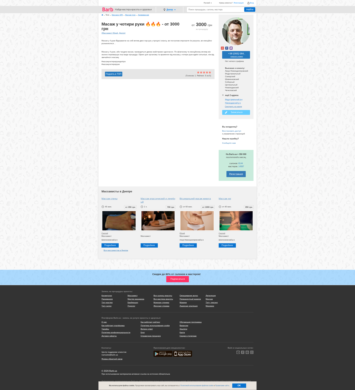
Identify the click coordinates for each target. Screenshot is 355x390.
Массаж (209, 299)
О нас (104, 322)
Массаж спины (109, 198)
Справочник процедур (151, 336)
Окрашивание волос (189, 295)
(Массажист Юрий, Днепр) (113, 33)
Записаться (236, 112)
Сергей (105, 233)
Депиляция (211, 295)
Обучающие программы (191, 322)
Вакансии (184, 325)
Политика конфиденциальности (116, 332)
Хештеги (183, 329)
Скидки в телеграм (188, 336)
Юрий (182, 233)
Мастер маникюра (136, 299)
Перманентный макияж (190, 299)
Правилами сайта (222, 386)
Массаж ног (225, 198)
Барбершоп (133, 302)
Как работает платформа (113, 325)
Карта (182, 332)
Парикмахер (107, 299)
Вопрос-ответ (147, 329)
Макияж (183, 302)
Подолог (131, 306)
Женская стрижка (161, 306)
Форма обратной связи (112, 359)
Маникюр (210, 306)
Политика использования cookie (155, 325)
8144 (240, 163)
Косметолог (107, 295)
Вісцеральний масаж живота (195, 198)
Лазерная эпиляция (189, 306)
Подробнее (110, 245)
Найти (249, 9)
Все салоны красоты (163, 295)
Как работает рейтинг (150, 322)
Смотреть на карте (233, 106)
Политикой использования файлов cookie (196, 386)
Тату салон (106, 306)
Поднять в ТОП (113, 74)
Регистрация (239, 3)
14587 (241, 166)
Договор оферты (109, 336)
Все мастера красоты (163, 299)
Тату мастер (107, 302)
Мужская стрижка (161, 302)
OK (239, 385)
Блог (143, 332)
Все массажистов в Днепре (116, 250)
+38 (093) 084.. (236, 55)
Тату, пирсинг (212, 302)
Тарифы (105, 329)
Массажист (133, 295)
